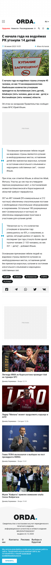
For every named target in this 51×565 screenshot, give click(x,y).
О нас (3, 540)
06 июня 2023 (10, 46)
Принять (9, 561)
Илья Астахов (43, 46)
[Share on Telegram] (16, 289)
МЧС (45, 277)
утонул (8, 281)
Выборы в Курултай (37, 540)
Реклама (25, 539)
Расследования (26, 28)
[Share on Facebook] (6, 289)
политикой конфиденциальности (16, 554)
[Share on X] (34, 289)
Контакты (14, 539)
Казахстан (32, 277)
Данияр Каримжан (9, 381)
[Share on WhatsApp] (25, 289)
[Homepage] (25, 21)
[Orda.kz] (25, 521)
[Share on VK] (44, 289)
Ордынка (6, 28)
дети (7, 277)
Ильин (18, 277)
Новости (15, 28)
